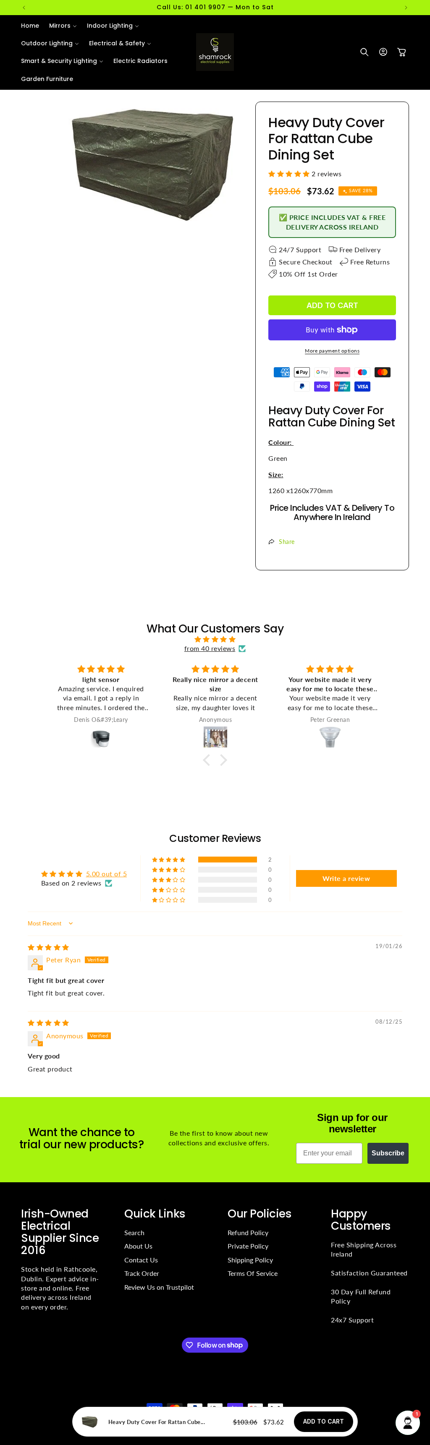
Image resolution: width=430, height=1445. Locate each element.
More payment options (332, 351)
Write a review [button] (346, 878)
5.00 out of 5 (106, 874)
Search (134, 1232)
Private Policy (248, 1246)
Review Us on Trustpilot (159, 1287)
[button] (63, 25)
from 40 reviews (210, 648)
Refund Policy (248, 1232)
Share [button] (287, 541)
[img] (215, 639)
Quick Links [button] (155, 1213)
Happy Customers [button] (361, 1219)
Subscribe (388, 1153)
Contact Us (141, 1260)
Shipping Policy (250, 1260)
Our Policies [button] (259, 1213)
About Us (138, 1246)
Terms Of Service (253, 1273)
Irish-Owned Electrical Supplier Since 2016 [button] (60, 1231)
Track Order (141, 1273)
